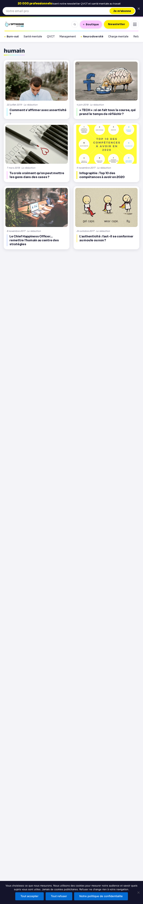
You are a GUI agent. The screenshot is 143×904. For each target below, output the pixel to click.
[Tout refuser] (138, 892)
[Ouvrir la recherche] (74, 24)
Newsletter (116, 24)
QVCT (51, 36)
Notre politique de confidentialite (101, 896)
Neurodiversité (93, 36)
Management (67, 36)
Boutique (92, 24)
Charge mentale (118, 36)
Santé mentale (33, 36)
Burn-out (13, 36)
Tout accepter (29, 896)
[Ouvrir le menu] (135, 24)
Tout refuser (59, 896)
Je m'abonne (122, 11)
